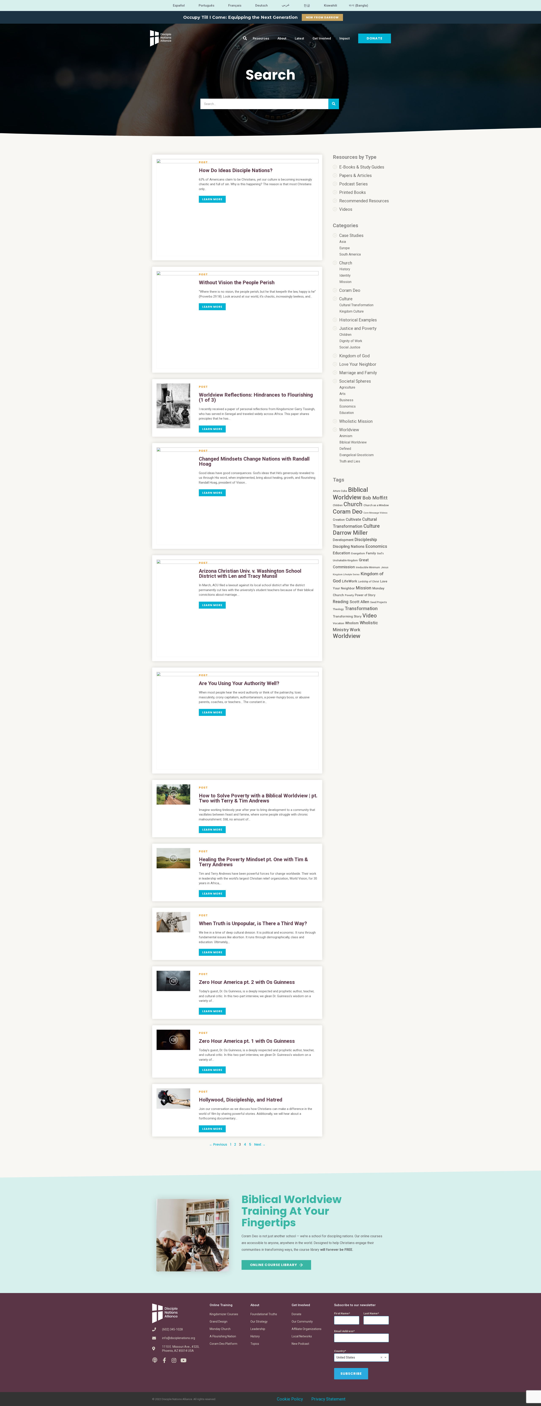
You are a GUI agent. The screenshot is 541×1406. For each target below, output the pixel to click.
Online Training (221, 1305)
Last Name (370, 1313)
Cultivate (353, 519)
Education (346, 413)
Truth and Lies (349, 461)
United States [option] (345, 1357)
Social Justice (349, 347)
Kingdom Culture (351, 311)
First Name (341, 1313)
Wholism (352, 623)
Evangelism (358, 553)
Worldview (349, 429)
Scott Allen (359, 602)
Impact (344, 38)
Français (234, 5)
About (281, 38)
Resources (261, 38)
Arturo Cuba (340, 491)
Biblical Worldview (353, 442)
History (344, 269)
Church (345, 262)
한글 (307, 5)
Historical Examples (358, 319)
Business (346, 400)
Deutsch (261, 5)
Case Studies (351, 235)
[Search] (333, 104)
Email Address (343, 1331)
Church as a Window (376, 505)
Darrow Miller (350, 532)
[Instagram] (173, 1360)
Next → (259, 1144)
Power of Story (365, 595)
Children (345, 335)
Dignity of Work (350, 341)
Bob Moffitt (375, 497)
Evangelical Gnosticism (356, 455)
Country (339, 1351)
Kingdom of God (354, 355)
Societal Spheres (355, 381)
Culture (345, 298)
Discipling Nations (349, 546)
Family (371, 553)
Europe (344, 248)
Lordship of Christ (368, 581)
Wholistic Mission (356, 421)
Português (206, 5)
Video (369, 615)
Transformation (361, 608)
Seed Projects (378, 602)
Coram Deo (349, 290)
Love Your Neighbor (357, 364)
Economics (347, 406)
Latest (299, 38)
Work (355, 629)
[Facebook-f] (164, 1360)
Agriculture (347, 387)
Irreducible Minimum (368, 567)
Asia (342, 242)
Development (343, 540)
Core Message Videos (375, 512)
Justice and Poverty (357, 328)
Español (179, 5)
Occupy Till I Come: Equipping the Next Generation (240, 17)
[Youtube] (183, 1360)
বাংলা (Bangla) (358, 5)
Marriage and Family (358, 372)
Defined (345, 449)
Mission (345, 282)
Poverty (349, 595)
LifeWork (349, 581)
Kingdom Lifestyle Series (346, 574)
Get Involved (322, 38)
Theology (338, 609)
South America (350, 254)
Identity (345, 275)
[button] (245, 38)
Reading (340, 601)
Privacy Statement (328, 1399)
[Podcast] (154, 1360)
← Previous (218, 1144)
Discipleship (366, 539)
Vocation (338, 623)
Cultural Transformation (356, 305)
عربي (286, 5)
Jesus (384, 567)
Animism (345, 436)
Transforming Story (347, 616)
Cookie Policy (290, 1399)
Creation (339, 519)
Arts (342, 394)
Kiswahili (330, 5)
